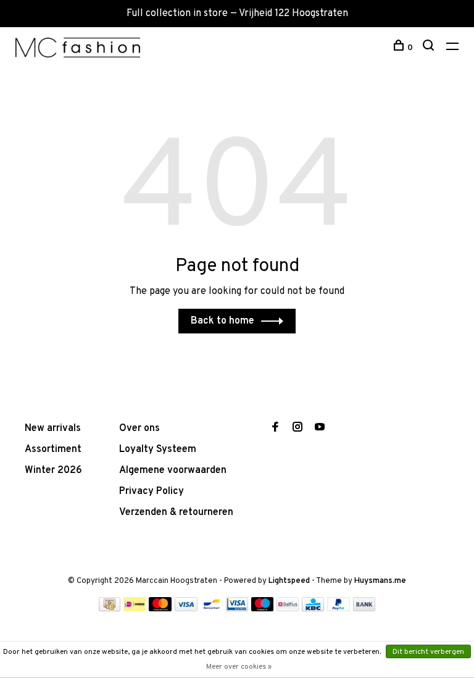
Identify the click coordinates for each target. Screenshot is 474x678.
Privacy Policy (151, 491)
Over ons (139, 428)
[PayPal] (338, 609)
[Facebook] (275, 428)
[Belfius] (287, 609)
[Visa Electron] (237, 609)
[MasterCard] (160, 609)
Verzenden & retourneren (176, 512)
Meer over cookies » (239, 667)
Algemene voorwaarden (173, 470)
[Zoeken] (430, 48)
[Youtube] (320, 428)
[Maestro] (262, 609)
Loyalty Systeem (157, 449)
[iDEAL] (134, 609)
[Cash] (110, 609)
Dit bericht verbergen (428, 652)
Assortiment (53, 449)
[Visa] (186, 609)
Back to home (222, 321)
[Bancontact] (212, 609)
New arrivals (53, 428)
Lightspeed (289, 581)
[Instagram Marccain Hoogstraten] (297, 428)
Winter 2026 (53, 470)
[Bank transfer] (364, 609)
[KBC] (313, 609)
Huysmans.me (380, 581)
